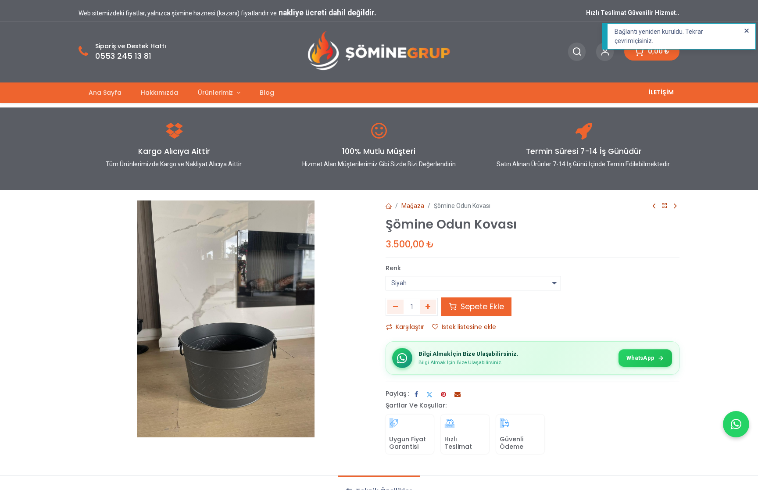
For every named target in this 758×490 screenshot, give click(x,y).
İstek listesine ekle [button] (469, 326)
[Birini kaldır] (395, 307)
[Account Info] (605, 52)
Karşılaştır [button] (410, 326)
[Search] (577, 52)
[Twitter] (429, 394)
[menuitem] (105, 92)
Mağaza (412, 205)
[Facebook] (416, 394)
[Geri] (664, 206)
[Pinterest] (443, 394)
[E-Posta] (457, 394)
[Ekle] (428, 307)
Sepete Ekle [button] (481, 306)
